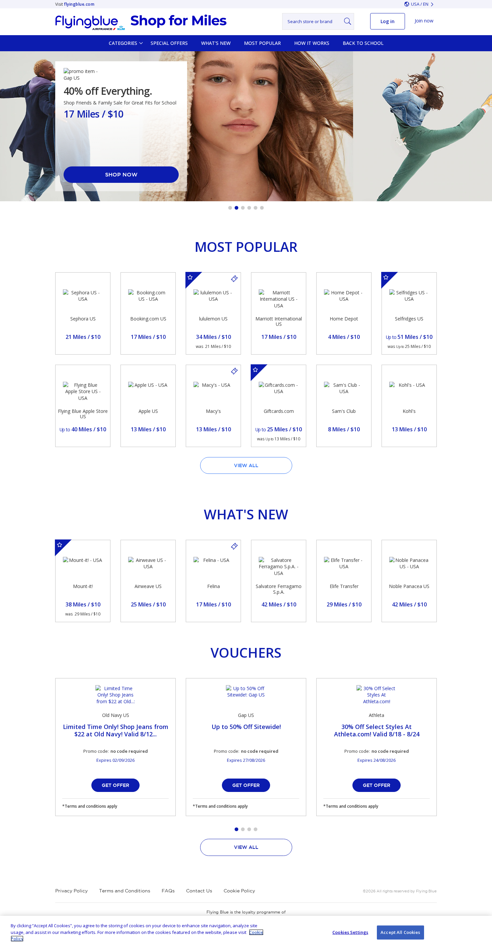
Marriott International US (278, 321)
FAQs (168, 890)
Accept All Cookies (400, 932)
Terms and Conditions (124, 890)
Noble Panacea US (409, 586)
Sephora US (83, 318)
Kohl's (409, 411)
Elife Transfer (344, 586)
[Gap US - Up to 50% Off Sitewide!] (246, 695)
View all (246, 465)
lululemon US (213, 318)
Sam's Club (344, 411)
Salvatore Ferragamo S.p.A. (279, 589)
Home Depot (344, 318)
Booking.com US (148, 318)
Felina (213, 586)
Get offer (115, 785)
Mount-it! (83, 586)
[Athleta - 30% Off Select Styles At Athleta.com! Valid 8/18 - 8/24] (376, 695)
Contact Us (199, 890)
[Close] (481, 932)
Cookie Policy (239, 890)
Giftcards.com (279, 411)
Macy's (213, 411)
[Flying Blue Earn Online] (141, 22)
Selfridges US (409, 318)
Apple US (148, 411)
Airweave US (148, 586)
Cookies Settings (350, 932)
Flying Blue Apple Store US (83, 414)
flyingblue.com (79, 4)
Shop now (121, 174)
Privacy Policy (71, 890)
